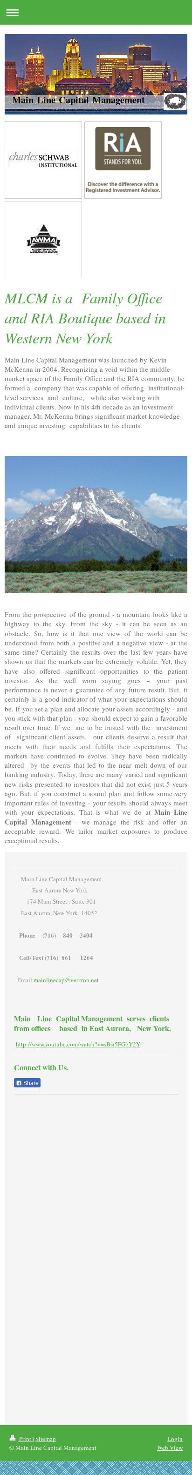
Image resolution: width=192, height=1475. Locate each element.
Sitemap (45, 1439)
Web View (170, 1447)
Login (175, 1439)
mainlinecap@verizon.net (66, 980)
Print (25, 1439)
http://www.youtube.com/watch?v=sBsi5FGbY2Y (78, 1044)
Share (30, 1083)
